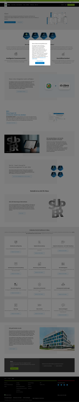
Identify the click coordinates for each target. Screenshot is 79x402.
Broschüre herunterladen (48, 365)
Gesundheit (18, 384)
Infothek (27, 4)
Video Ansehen (8, 151)
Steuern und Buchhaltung (20, 386)
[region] (39, 53)
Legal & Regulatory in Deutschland (38, 398)
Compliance (18, 390)
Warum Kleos (13, 4)
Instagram (61, 385)
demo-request (19, 22)
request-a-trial (10, 22)
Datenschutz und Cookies (17, 397)
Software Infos (42, 384)
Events (5, 386)
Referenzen (32, 4)
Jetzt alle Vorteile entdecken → (39, 65)
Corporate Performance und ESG (21, 388)
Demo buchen (13, 368)
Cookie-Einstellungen (40, 60)
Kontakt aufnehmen (59, 365)
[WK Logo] (7, 394)
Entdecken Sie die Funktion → (15, 252)
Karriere (29, 384)
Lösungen (9, 378)
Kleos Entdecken (19, 4)
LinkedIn (64, 385)
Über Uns (36, 4)
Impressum (30, 388)
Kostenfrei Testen (71, 4)
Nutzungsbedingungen (8, 397)
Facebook (58, 385)
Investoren (29, 386)
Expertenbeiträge (31, 382)
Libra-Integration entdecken (21, 91)
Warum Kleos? (21, 213)
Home (5, 378)
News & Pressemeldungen (8, 384)
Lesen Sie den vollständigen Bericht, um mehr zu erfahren (21, 176)
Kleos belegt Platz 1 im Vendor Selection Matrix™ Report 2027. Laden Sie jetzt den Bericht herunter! (18, 0)
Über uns (5, 382)
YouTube (67, 385)
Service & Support (12, 348)
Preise (24, 4)
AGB (40, 382)
